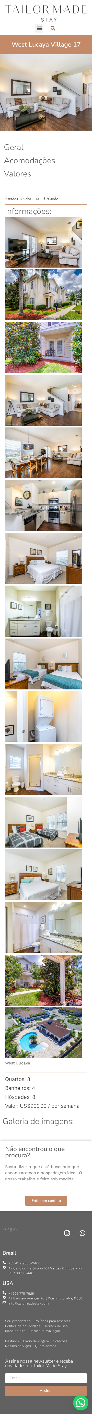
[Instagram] (67, 1233)
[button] (39, 28)
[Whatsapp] (82, 1233)
